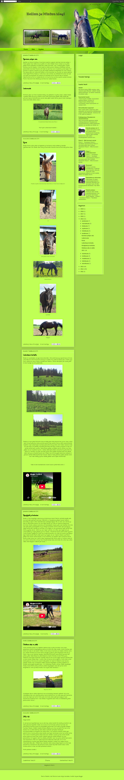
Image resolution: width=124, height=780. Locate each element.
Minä (33, 49)
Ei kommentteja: (44, 83)
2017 (82, 214)
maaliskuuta (85, 258)
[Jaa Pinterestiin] (59, 83)
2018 (82, 211)
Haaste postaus (90, 190)
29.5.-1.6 (26, 716)
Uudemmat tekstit (29, 760)
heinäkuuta (85, 231)
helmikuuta (85, 261)
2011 (82, 271)
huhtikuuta (85, 256)
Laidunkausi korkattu (30, 354)
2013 (82, 266)
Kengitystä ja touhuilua (30, 515)
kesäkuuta (85, 233)
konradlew (67, 776)
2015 (82, 216)
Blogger (81, 776)
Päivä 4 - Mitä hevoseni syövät (87, 140)
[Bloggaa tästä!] (54, 83)
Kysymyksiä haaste (84, 97)
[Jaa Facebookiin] (58, 83)
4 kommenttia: (44, 634)
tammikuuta (85, 263)
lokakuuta (85, 226)
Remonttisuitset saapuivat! (86, 108)
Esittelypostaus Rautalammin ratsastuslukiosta (87, 117)
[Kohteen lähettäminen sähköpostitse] (53, 83)
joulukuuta (85, 221)
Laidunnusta (27, 88)
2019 (82, 209)
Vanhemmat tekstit (66, 760)
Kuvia (25, 142)
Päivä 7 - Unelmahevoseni (91, 152)
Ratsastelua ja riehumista (93, 177)
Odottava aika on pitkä (30, 644)
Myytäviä (40, 49)
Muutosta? (89, 165)
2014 (82, 219)
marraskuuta (86, 223)
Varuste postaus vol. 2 (92, 128)
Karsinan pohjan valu (30, 59)
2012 (82, 269)
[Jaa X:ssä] (56, 83)
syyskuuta (85, 228)
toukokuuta (85, 253)
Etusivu (26, 49)
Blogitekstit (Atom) (49, 765)
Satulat (81, 87)
